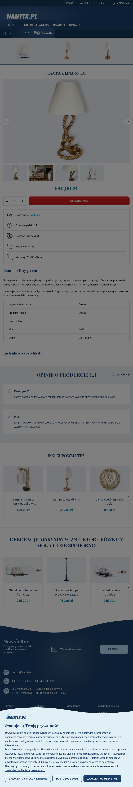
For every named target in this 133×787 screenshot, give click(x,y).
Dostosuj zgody (67, 778)
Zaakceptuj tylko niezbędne (28, 778)
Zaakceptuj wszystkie (102, 778)
